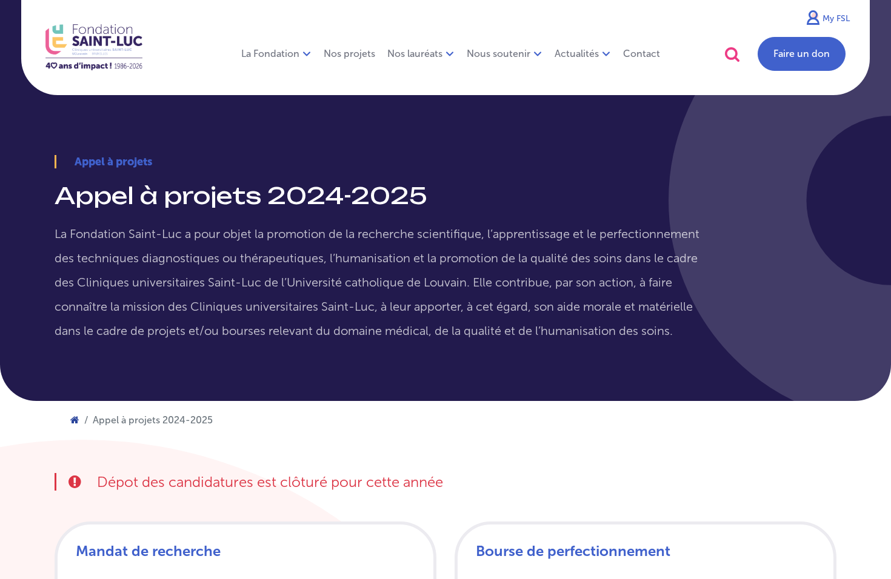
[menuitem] (349, 54)
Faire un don (801, 53)
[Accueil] (74, 420)
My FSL (836, 18)
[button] (732, 54)
